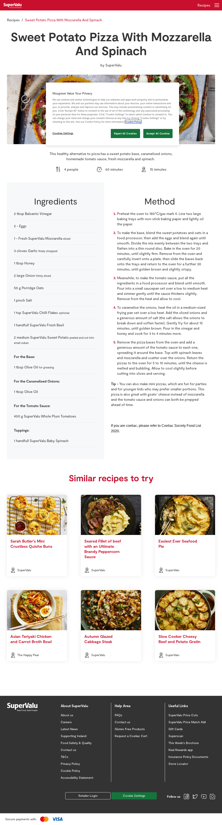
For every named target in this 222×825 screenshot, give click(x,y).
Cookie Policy (133, 121)
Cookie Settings (134, 795)
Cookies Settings (62, 133)
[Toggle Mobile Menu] (217, 5)
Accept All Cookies (158, 133)
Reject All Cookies (125, 133)
